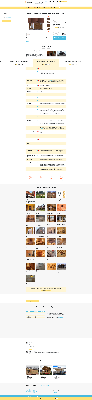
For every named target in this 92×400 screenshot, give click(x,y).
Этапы (59, 301)
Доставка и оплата (35, 388)
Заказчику (44, 7)
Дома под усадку (28, 390)
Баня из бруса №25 (29, 377)
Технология (46, 301)
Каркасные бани (28, 389)
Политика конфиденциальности (44, 385)
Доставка (32, 301)
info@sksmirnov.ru (37, 1)
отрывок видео (42, 128)
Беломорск (29, 312)
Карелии (46, 1)
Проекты (27, 7)
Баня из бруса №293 (43, 377)
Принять (56, 398)
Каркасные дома (28, 388)
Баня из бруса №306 (57, 377)
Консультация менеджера (46, 290)
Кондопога (29, 316)
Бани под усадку (28, 391)
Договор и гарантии (35, 389)
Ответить (30, 353)
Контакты (53, 7)
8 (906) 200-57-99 (53, 1)
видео (52, 113)
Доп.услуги (33, 7)
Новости (34, 390)
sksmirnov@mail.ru (60, 317)
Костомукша (29, 317)
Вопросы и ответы (35, 391)
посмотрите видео (50, 80)
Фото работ (39, 7)
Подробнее (28, 379)
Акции (49, 7)
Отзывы (34, 392)
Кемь (29, 315)
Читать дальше (28, 41)
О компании (34, 385)
